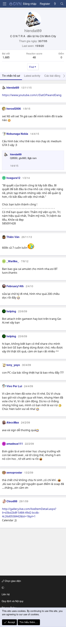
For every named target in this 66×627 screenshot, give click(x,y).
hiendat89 (12, 87)
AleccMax (12, 422)
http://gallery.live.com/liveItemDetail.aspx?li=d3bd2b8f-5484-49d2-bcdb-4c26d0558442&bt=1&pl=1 (29, 512)
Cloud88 (11, 501)
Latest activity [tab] (32, 76)
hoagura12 (13, 178)
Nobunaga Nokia (17, 134)
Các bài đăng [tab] (52, 76)
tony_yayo (13, 365)
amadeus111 (14, 444)
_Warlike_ (12, 261)
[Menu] (4, 3)
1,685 (6, 57)
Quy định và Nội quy (12, 601)
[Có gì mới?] (55, 3)
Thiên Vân (12, 237)
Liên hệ (6, 594)
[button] (32, 587)
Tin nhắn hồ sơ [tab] (11, 76)
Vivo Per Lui (14, 386)
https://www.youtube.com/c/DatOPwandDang (31, 95)
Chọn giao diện (12, 581)
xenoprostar (14, 472)
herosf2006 (13, 108)
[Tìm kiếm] (61, 3)
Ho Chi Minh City (46, 36)
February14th (15, 286)
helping (11, 311)
